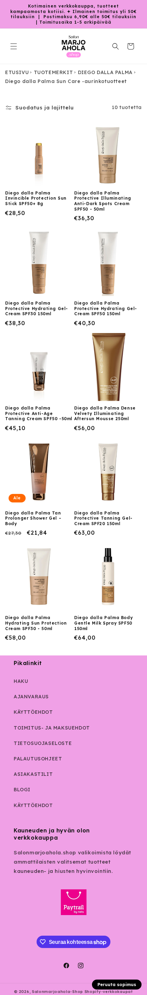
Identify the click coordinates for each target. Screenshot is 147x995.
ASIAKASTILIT (33, 774)
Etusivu (17, 72)
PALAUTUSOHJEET (38, 759)
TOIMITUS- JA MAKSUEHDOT (52, 728)
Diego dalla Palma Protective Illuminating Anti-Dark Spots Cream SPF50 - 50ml (102, 201)
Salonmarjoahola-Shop (57, 991)
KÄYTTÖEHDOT (33, 712)
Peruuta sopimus (116, 984)
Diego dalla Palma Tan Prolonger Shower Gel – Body (33, 518)
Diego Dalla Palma (105, 72)
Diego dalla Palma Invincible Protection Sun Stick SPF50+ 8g (36, 198)
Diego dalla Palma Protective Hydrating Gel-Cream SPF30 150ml (36, 308)
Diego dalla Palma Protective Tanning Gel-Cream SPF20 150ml (103, 518)
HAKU (21, 681)
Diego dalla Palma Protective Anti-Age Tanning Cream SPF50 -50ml (38, 413)
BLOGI (22, 789)
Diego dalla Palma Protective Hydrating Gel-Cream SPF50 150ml (105, 308)
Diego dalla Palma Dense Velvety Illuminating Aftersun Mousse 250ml (105, 413)
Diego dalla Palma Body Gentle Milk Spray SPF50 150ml (103, 623)
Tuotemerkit (53, 72)
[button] (13, 46)
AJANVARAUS (31, 697)
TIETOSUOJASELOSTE (43, 743)
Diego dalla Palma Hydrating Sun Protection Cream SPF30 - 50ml (36, 623)
